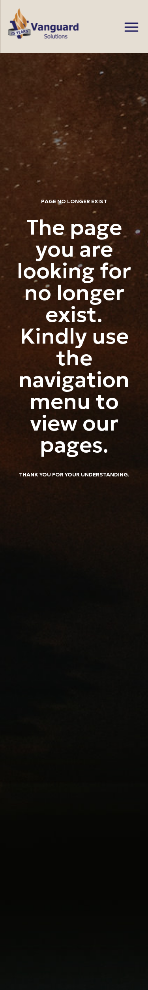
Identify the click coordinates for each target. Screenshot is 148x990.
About (127, 155)
